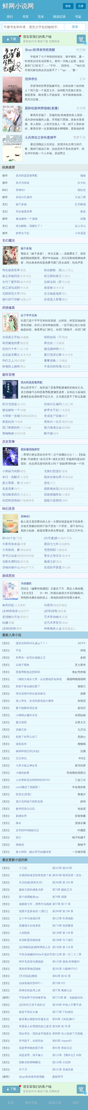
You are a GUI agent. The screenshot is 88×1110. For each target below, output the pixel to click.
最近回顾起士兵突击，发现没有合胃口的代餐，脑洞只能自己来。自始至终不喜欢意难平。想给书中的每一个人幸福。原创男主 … (54, 149)
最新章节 (57, 1076)
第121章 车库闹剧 (62, 918)
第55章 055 (58, 983)
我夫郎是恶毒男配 (26, 175)
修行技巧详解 (11, 299)
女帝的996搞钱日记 (27, 830)
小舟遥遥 (80, 233)
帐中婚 (48, 433)
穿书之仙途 (9, 555)
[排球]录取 (51, 611)
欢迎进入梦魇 (53, 299)
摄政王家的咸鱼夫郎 (31, 889)
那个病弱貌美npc (29, 896)
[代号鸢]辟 (51, 538)
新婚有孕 (21, 815)
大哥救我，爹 (11, 550)
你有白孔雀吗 (24, 197)
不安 (18, 650)
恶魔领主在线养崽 (30, 925)
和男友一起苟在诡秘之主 (31, 657)
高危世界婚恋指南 (30, 968)
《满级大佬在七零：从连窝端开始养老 (39, 679)
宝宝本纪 (21, 758)
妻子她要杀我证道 (26, 708)
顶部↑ (76, 1103)
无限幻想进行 (53, 471)
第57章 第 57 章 (61, 904)
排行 (10, 16)
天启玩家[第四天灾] (30, 882)
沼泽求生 (31, 79)
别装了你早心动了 (26, 736)
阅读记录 (59, 16)
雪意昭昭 (50, 550)
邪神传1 (20, 190)
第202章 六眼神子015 (64, 968)
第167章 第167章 (62, 868)
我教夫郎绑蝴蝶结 (30, 1062)
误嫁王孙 (21, 729)
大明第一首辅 (11, 416)
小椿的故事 (22, 772)
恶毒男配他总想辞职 (28, 672)
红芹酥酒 (80, 204)
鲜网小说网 (18, 5)
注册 (80, 6)
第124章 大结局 (61, 1062)
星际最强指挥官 (30, 449)
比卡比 (82, 182)
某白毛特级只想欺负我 (29, 801)
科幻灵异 (8, 508)
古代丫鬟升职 (11, 282)
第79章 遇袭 (59, 896)
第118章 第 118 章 (62, 947)
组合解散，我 (53, 270)
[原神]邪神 (9, 628)
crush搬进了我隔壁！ (28, 787)
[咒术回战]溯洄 (28, 976)
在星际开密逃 (53, 567)
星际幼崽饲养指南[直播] (42, 108)
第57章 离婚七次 (62, 990)
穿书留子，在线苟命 (31, 1040)
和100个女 (9, 538)
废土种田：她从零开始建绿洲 (33, 851)
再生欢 (48, 343)
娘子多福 (21, 204)
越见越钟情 (51, 349)
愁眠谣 (20, 844)
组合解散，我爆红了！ (29, 226)
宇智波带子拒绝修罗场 (32, 997)
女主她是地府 (53, 293)
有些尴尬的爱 (11, 343)
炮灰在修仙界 (53, 477)
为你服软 (26, 583)
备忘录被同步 (11, 276)
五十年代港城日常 (30, 918)
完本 (41, 16)
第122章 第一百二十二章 (66, 954)
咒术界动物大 (53, 617)
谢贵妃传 (8, 421)
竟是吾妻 (8, 488)
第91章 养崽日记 (62, 1048)
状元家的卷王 (53, 276)
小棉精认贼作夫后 (26, 715)
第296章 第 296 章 (62, 911)
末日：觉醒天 (11, 477)
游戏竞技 (8, 575)
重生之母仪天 (53, 555)
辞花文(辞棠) (23, 794)
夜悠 (83, 211)
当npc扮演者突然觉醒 (40, 49)
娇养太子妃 (22, 233)
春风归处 (8, 605)
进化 (47, 483)
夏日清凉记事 (53, 354)
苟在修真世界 (24, 211)
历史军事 (8, 441)
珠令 (18, 823)
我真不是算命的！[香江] (33, 911)
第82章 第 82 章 (61, 976)
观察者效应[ (52, 488)
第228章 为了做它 (62, 940)
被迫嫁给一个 (11, 410)
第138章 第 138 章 (62, 932)
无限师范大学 (11, 293)
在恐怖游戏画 (11, 500)
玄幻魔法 (8, 240)
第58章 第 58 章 (61, 1026)
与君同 (48, 605)
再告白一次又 (53, 421)
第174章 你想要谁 (62, 925)
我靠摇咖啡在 (53, 494)
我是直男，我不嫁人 (31, 1055)
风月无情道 (22, 182)
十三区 (23, 868)
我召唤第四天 (11, 494)
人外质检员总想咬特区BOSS (33, 780)
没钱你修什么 (11, 567)
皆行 (18, 837)
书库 (25, 16)
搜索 (75, 27)
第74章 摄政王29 (62, 889)
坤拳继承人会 (53, 628)
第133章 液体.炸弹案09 (65, 961)
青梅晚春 (8, 433)
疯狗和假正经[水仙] (27, 751)
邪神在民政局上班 (30, 990)
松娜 (5, 622)
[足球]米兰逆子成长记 (32, 1004)
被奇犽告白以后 (25, 808)
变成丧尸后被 (53, 416)
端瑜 (83, 175)
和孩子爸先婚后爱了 (28, 686)
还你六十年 (9, 349)
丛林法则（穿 (53, 282)
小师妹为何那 (11, 471)
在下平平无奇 (29, 315)
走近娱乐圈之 (11, 354)
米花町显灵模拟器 (30, 940)
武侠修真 (8, 307)
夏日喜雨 (21, 722)
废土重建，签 (11, 483)
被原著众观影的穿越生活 (34, 1019)
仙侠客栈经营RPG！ (31, 983)
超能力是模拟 (53, 500)
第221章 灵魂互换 (62, 1069)
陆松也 (82, 190)
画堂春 (48, 287)
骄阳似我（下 (53, 337)
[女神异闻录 (10, 611)
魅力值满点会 (53, 427)
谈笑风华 (21, 744)
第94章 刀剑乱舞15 (63, 1019)
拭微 (83, 218)
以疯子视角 (22, 664)
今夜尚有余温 (11, 544)
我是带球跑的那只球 (31, 1048)
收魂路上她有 (11, 366)
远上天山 (80, 226)
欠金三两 (80, 197)
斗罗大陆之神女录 (26, 765)
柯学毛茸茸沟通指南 (31, 961)
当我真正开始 (11, 337)
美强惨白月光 (11, 617)
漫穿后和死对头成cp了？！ (32, 643)
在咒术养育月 (53, 622)
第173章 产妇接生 (62, 1012)
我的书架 (31, 1103)
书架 (78, 16)
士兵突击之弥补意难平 (40, 137)
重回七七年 (51, 544)
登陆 (68, 6)
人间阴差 (24, 932)
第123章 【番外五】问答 (66, 1055)
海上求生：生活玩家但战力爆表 (35, 700)
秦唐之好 (50, 561)
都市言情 (8, 374)
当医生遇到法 (11, 561)
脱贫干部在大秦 (28, 1012)
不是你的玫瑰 (53, 366)
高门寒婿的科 (11, 427)
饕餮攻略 (50, 360)
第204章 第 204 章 (62, 882)
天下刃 (23, 1069)
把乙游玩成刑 (11, 287)
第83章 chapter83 (62, 1040)
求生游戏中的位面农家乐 (31, 693)
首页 (11, 1103)
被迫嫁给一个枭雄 (26, 218)
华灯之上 (8, 360)
